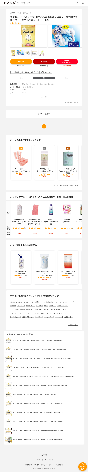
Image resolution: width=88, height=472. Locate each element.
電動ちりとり (38, 309)
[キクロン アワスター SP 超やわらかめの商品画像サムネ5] (42, 53)
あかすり (42, 302)
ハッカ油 (26, 313)
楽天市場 (44, 62)
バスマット (29, 302)
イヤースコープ (61, 309)
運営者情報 (28, 465)
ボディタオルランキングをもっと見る (66, 185)
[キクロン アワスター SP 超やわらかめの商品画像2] (66, 36)
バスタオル (13, 302)
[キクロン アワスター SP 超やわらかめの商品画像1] (28, 36)
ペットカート (59, 317)
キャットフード (49, 317)
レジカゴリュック (15, 317)
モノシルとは (49, 460)
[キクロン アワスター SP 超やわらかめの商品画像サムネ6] (49, 53)
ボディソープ (69, 302)
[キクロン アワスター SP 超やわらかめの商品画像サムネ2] (20, 53)
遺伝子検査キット (28, 317)
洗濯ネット (52, 306)
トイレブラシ (14, 309)
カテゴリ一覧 (39, 460)
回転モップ (29, 309)
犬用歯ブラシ (68, 317)
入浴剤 (36, 302)
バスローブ (21, 302)
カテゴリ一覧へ (73, 325)
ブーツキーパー (35, 313)
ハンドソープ (21, 306)
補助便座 (22, 309)
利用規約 (36, 465)
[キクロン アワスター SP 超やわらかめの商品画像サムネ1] (13, 53)
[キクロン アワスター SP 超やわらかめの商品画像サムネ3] (27, 53)
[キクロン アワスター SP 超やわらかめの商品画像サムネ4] (34, 53)
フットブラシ (60, 302)
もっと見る (43, 97)
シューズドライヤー (16, 313)
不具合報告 (59, 465)
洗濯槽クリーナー (62, 306)
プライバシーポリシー (47, 465)
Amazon (21, 62)
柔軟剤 (46, 306)
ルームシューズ (61, 313)
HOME (44, 455)
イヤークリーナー (49, 309)
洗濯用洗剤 (39, 306)
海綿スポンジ (50, 302)
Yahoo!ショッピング (66, 61)
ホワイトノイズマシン (48, 313)
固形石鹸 (13, 306)
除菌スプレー (30, 306)
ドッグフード (39, 317)
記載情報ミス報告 (72, 102)
